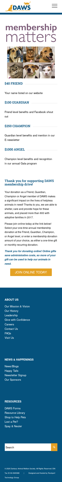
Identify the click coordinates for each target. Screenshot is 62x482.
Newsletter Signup (15, 375)
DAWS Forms (13, 408)
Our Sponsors (13, 379)
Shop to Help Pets (15, 417)
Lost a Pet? (11, 422)
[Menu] (53, 6)
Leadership (11, 315)
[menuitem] (53, 6)
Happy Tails (11, 371)
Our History (11, 311)
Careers (9, 324)
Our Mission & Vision (17, 306)
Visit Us (9, 338)
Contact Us (11, 329)
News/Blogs (12, 366)
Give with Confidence (17, 320)
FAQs (8, 333)
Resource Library (15, 413)
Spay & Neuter (13, 426)
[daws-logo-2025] (26, 6)
